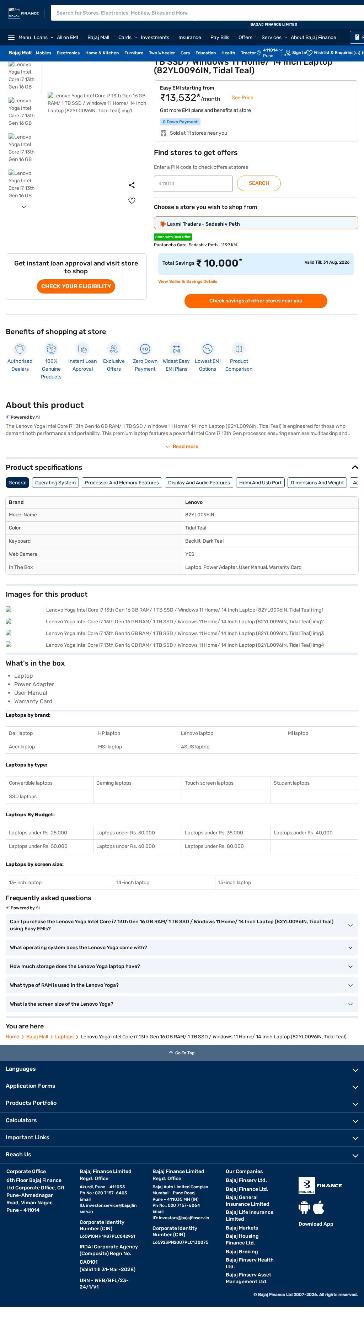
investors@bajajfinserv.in (184, 1217)
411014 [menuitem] (270, 50)
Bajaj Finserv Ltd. (246, 1180)
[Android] (304, 1207)
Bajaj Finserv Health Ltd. (250, 1263)
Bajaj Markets (242, 1228)
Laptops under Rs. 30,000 (125, 833)
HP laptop (109, 733)
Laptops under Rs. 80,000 (214, 846)
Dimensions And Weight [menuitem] (317, 483)
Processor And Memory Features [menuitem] (122, 483)
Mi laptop (298, 733)
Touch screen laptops (209, 783)
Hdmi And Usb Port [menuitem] (260, 483)
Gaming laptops (114, 783)
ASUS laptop (195, 747)
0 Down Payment (180, 121)
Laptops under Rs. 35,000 (214, 833)
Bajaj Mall (37, 1037)
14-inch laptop (132, 883)
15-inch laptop (234, 883)
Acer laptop (22, 747)
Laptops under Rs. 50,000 (38, 846)
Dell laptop (21, 733)
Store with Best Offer (173, 237)
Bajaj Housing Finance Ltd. (242, 1239)
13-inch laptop (25, 883)
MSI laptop (110, 747)
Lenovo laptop (197, 733)
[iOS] (318, 1207)
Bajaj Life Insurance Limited (249, 1215)
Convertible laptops (31, 783)
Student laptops (292, 783)
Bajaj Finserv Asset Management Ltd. (248, 1278)
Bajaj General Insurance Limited (247, 1200)
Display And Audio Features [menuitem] (199, 483)
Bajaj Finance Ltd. (247, 1189)
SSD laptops (23, 797)
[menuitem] (273, 53)
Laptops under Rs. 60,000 (125, 846)
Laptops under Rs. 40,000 (303, 833)
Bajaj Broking (242, 1252)
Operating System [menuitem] (55, 483)
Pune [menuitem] (268, 55)
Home (12, 1037)
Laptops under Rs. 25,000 (38, 833)
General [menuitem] (17, 483)
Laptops (64, 1037)
